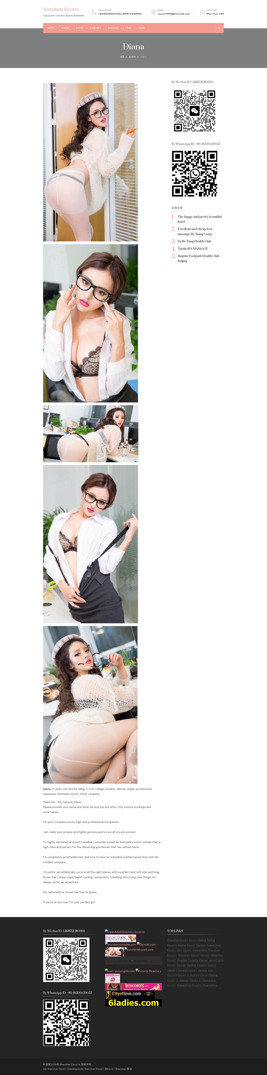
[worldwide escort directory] (133, 985)
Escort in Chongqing (203, 980)
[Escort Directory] (120, 937)
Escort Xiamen (176, 965)
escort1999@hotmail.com (174, 13)
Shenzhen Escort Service (194, 955)
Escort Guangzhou (195, 950)
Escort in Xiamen (178, 980)
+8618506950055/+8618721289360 (120, 13)
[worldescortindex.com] (120, 944)
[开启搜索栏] (218, 28)
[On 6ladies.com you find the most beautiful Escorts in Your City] (133, 1001)
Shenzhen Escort (94, 1069)
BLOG (141, 27)
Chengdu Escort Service (191, 970)
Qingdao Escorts (187, 960)
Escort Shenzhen (116, 1069)
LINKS (128, 27)
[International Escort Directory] (148, 971)
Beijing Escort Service (192, 945)
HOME (51, 27)
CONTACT (95, 27)
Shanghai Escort (177, 940)
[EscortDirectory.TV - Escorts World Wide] (114, 950)
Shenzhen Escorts (61, 9)
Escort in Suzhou (188, 975)
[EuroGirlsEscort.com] (139, 950)
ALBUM (65, 27)
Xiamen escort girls (211, 960)
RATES (79, 27)
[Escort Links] (112, 976)
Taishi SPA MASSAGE (193, 249)
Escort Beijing (197, 940)
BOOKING (113, 27)
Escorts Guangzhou (204, 985)
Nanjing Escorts (197, 965)
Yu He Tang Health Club (194, 241)
